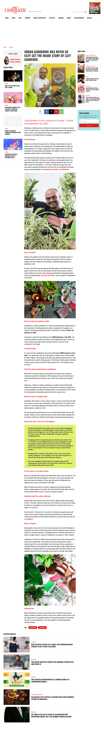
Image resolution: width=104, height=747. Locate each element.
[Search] (85, 12)
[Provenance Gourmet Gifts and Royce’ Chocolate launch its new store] (13, 97)
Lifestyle (88, 86)
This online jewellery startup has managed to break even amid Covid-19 (52, 663)
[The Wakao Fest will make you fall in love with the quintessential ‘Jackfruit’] (81, 68)
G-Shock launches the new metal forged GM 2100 (92, 79)
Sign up (89, 125)
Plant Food (42, 628)
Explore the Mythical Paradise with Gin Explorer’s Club (11, 156)
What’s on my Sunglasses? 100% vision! (12, 86)
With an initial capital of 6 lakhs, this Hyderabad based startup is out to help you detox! (52, 645)
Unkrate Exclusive (36, 694)
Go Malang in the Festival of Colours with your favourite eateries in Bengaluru (52, 698)
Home (5, 47)
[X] (51, 111)
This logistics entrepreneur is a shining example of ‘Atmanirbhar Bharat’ (50, 680)
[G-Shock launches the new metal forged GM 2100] (81, 78)
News (6, 83)
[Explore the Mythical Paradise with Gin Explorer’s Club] (13, 144)
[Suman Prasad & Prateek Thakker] (6, 61)
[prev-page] (79, 106)
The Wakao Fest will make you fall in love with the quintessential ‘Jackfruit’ (92, 69)
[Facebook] (46, 111)
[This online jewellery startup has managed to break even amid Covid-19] (17, 662)
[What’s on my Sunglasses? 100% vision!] (13, 76)
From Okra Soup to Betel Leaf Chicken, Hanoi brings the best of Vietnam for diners (92, 59)
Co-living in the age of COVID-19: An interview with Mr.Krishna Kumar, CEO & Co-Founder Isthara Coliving (51, 715)
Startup (11, 47)
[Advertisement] (52, 32)
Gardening (33, 628)
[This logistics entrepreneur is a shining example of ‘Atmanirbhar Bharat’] (17, 679)
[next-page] (81, 106)
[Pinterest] (56, 111)
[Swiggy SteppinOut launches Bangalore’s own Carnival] (13, 121)
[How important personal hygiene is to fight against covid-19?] (81, 88)
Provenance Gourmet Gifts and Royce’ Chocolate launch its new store (12, 109)
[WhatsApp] (61, 111)
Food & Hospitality (93, 4)
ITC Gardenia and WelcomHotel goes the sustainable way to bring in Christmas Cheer (94, 9)
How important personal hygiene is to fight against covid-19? (92, 89)
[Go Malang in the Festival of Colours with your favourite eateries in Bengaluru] (17, 697)
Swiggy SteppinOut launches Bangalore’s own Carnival (13, 132)
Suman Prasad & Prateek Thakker (15, 60)
